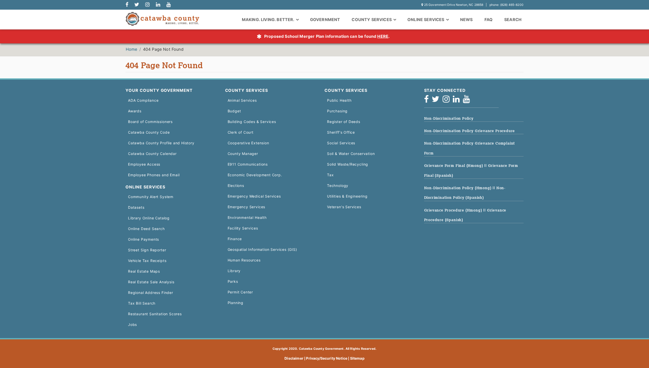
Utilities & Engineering (347, 196)
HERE (382, 36)
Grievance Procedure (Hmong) (453, 210)
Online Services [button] (426, 19)
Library (234, 271)
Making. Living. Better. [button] (268, 19)
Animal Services (242, 100)
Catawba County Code (149, 132)
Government (325, 19)
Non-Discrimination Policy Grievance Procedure (469, 130)
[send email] (136, 4)
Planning (236, 303)
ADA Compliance (143, 100)
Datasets (136, 207)
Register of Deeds (343, 121)
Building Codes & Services (252, 121)
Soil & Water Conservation (351, 153)
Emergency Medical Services (254, 196)
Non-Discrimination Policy (449, 118)
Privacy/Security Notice (326, 358)
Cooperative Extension (248, 143)
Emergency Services (246, 207)
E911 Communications (248, 164)
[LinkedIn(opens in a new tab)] (458, 100)
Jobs (132, 324)
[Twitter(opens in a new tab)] (437, 100)
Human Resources (244, 260)
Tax (330, 175)
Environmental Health (247, 217)
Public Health (339, 100)
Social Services (341, 143)
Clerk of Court (241, 132)
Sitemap (357, 358)
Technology (337, 185)
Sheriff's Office (341, 132)
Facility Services (243, 228)
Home (131, 49)
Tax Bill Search (141, 303)
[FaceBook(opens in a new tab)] (428, 100)
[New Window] (126, 4)
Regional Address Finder (150, 292)
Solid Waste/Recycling (347, 164)
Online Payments (143, 239)
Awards (134, 111)
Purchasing (337, 111)
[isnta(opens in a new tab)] (448, 100)
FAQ (488, 19)
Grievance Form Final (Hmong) (454, 165)
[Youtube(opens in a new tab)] (468, 100)
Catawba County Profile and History (161, 143)
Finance (235, 239)
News (466, 19)
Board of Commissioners (150, 121)
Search (512, 19)
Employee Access (144, 164)
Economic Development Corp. (255, 175)
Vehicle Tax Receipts (147, 260)
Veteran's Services (344, 207)
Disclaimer (293, 358)
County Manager (243, 153)
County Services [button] (372, 19)
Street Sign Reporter (147, 250)
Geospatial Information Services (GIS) (262, 249)
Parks (233, 281)
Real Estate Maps (144, 271)
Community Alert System (150, 197)
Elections (236, 185)
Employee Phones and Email (153, 175)
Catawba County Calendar (152, 153)
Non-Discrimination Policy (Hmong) (458, 187)
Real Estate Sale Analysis (151, 282)
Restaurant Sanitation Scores (155, 314)
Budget (234, 111)
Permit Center (240, 292)
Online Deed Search (146, 228)
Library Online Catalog (149, 218)
